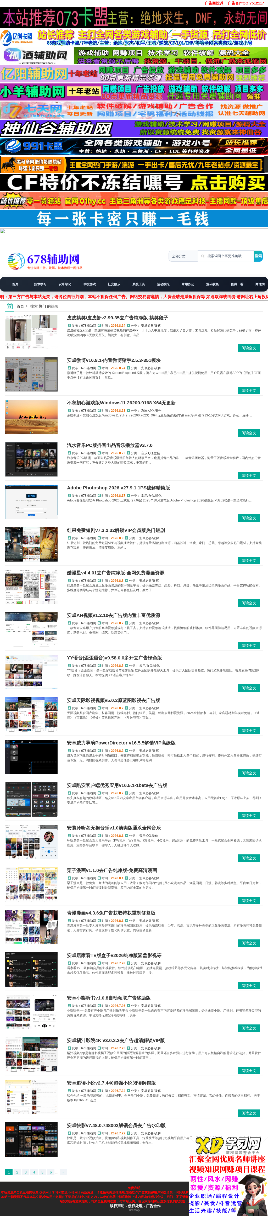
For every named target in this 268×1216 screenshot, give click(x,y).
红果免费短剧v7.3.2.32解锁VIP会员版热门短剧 (116, 530)
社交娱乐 (114, 284)
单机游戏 (89, 284)
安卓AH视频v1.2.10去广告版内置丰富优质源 (113, 615)
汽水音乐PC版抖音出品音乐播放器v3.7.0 (110, 445)
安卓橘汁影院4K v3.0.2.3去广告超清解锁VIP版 (116, 1040)
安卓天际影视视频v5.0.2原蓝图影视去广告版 (113, 700)
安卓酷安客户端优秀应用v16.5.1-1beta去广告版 (117, 785)
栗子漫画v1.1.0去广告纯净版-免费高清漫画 (112, 870)
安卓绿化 (65, 284)
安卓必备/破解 (151, 325)
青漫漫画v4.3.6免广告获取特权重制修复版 (111, 913)
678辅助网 (88, 325)
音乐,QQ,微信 (150, 453)
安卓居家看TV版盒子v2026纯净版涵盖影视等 (114, 955)
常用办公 (188, 284)
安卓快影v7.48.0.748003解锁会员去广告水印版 (116, 1125)
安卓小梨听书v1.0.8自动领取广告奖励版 (109, 998)
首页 (15, 284)
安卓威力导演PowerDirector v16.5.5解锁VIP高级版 (121, 743)
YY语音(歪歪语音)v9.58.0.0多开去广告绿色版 (114, 657)
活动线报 (163, 284)
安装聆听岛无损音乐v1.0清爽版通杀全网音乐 (114, 828)
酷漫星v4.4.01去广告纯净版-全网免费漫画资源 (115, 572)
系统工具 (138, 284)
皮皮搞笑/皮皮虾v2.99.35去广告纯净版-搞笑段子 (117, 317)
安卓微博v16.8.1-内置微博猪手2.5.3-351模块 (114, 360)
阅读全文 (249, 348)
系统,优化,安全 (151, 411)
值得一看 (237, 284)
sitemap (134, 1210)
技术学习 (40, 284)
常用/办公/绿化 (151, 496)
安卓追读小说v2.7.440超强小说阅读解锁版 (111, 1083)
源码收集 (212, 284)
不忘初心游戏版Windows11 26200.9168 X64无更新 (121, 402)
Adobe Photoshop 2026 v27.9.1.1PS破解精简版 (118, 487)
